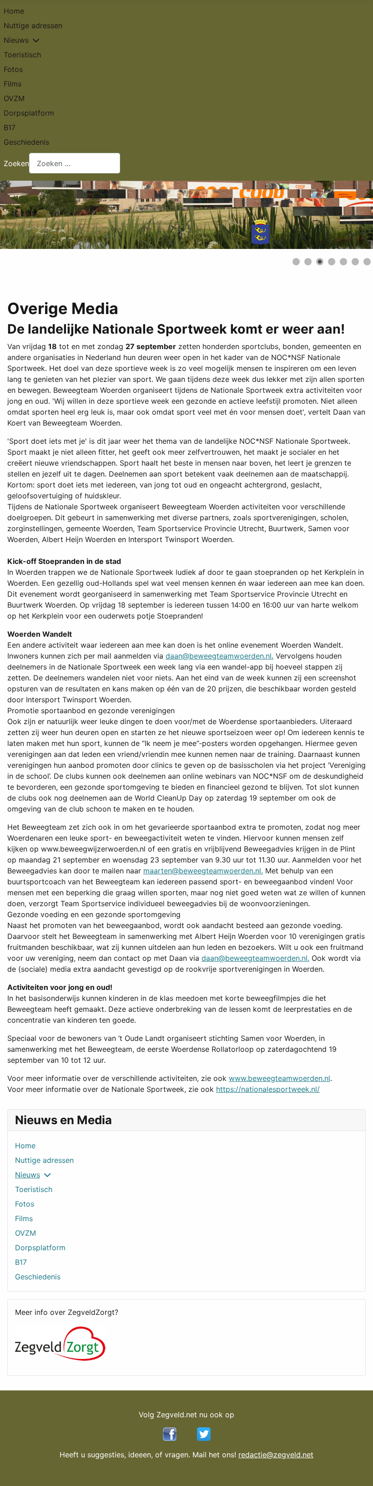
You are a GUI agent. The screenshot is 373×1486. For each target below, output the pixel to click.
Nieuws (16, 40)
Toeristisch (22, 54)
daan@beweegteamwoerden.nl (219, 655)
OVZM (14, 98)
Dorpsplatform (29, 112)
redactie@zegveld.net (275, 1454)
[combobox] (74, 163)
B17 (9, 127)
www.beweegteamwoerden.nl (279, 1078)
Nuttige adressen (33, 25)
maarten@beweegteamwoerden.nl (202, 870)
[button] (345, 215)
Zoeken (16, 163)
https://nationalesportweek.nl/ (268, 1089)
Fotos (13, 69)
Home (14, 10)
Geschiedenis (26, 142)
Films (12, 83)
